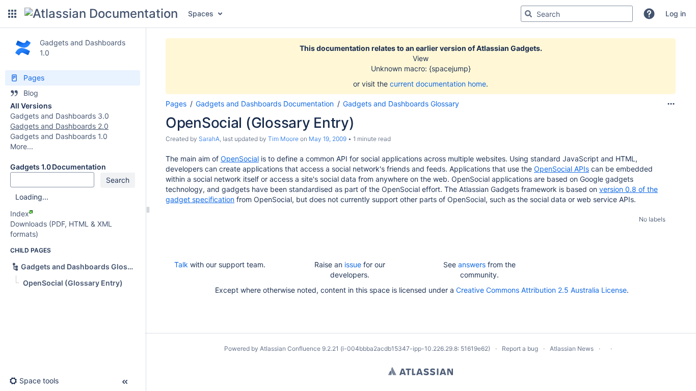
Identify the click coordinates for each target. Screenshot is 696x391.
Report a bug (520, 348)
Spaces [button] (200, 13)
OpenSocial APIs (561, 168)
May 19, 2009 (327, 139)
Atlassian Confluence (290, 348)
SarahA (209, 139)
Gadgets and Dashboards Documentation (265, 103)
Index (19, 213)
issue (352, 264)
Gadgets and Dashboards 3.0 (59, 115)
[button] (12, 14)
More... (21, 146)
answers (472, 264)
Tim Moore (283, 139)
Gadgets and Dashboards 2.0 (59, 126)
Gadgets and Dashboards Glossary (401, 103)
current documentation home (438, 83)
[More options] (671, 103)
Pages (176, 103)
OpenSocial (240, 158)
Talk (181, 264)
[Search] (528, 14)
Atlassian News (572, 348)
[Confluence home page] (101, 14)
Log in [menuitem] (675, 13)
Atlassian (420, 371)
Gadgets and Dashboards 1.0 (59, 136)
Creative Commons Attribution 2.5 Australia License (541, 290)
